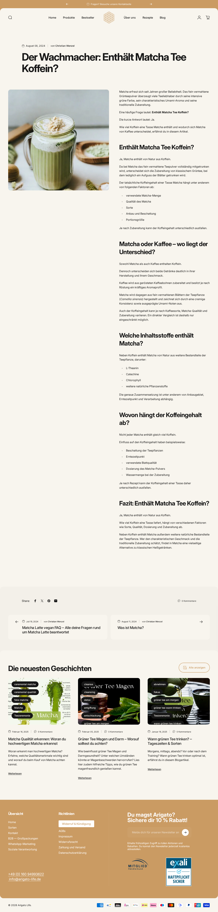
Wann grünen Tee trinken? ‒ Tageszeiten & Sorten (170, 741)
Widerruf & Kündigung (76, 823)
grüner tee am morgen (96, 723)
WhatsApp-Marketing (21, 844)
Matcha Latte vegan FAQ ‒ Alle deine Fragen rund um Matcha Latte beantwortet (61, 629)
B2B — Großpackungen (23, 838)
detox (87, 699)
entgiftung (90, 707)
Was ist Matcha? (131, 627)
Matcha (18, 707)
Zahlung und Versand (72, 847)
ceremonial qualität (25, 692)
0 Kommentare (189, 601)
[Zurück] (67, 4)
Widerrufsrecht (68, 842)
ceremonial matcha (25, 684)
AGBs (62, 831)
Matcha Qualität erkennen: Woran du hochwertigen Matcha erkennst (37, 741)
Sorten (12, 827)
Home (12, 822)
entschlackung (92, 715)
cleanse (88, 684)
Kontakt (13, 833)
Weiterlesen (15, 773)
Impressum (66, 836)
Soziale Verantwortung (22, 849)
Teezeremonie (22, 715)
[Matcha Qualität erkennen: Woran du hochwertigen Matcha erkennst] (39, 701)
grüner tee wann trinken (167, 707)
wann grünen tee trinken (167, 723)
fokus (157, 692)
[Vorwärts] (151, 4)
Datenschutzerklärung (73, 852)
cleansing (89, 692)
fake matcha (21, 699)
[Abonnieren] (185, 832)
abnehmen (160, 684)
